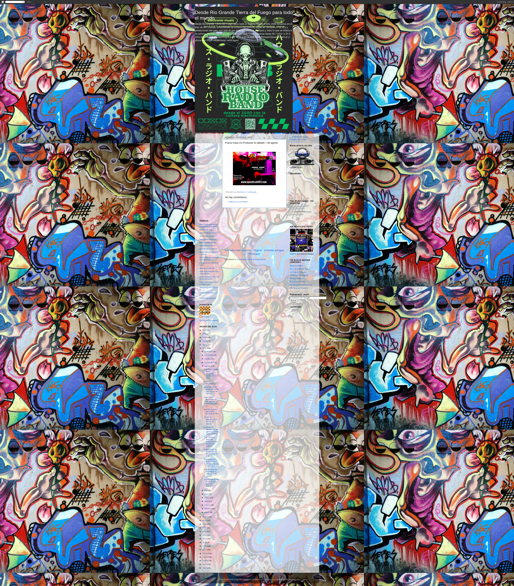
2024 (204, 337)
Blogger (292, 579)
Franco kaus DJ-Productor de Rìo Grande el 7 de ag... (211, 452)
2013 (204, 542)
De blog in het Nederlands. (301, 285)
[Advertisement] (254, 228)
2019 (204, 520)
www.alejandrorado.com (208, 288)
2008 (204, 560)
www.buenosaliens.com (208, 294)
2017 (204, 527)
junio (207, 494)
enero (207, 512)
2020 (204, 517)
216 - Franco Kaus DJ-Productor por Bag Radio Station (211, 441)
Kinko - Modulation (210, 382)
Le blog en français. (298, 272)
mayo (207, 497)
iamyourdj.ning (205, 229)
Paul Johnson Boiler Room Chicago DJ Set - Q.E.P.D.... (211, 462)
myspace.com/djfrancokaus (209, 264)
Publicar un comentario (238, 201)
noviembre (209, 355)
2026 (204, 330)
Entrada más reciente (238, 250)
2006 (204, 568)
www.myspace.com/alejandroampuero (209, 277)
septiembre (210, 362)
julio (207, 490)
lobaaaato (267, 579)
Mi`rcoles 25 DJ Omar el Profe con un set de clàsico (211, 390)
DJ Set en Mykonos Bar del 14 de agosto (210, 420)
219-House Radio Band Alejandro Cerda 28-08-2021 (211, 373)
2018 (204, 524)
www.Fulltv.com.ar (206, 236)
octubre (208, 359)
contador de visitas (298, 139)
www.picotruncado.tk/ (208, 249)
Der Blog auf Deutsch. (299, 288)
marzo (208, 505)
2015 (204, 535)
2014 (204, 538)
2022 (204, 344)
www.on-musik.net (207, 268)
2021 (204, 348)
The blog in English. (298, 281)
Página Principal (255, 251)
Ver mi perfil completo (208, 320)
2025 (204, 333)
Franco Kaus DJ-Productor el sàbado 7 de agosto (210, 472)
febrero (208, 508)
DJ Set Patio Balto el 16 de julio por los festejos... (211, 482)
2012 (204, 546)
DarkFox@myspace (207, 298)
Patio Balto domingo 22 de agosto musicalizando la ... (211, 401)
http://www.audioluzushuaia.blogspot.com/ (208, 225)
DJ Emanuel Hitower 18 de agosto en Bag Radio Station (211, 430)
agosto (208, 366)
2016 (204, 531)
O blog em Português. (299, 275)
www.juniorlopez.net (207, 239)
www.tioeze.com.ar (207, 245)
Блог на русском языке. (300, 269)
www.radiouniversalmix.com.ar (208, 253)
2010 (204, 553)
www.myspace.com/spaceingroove (208, 258)
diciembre (209, 351)
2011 (204, 549)
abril (207, 501)
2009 (204, 557)
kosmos (205, 316)
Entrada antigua (274, 250)
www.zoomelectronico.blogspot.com (209, 283)
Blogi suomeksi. (296, 265)
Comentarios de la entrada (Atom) (251, 259)
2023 (204, 341)
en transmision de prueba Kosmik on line (211, 411)
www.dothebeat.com (208, 242)
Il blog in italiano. (297, 278)
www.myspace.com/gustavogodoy (208, 272)
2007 (204, 564)
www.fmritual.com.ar (208, 233)
